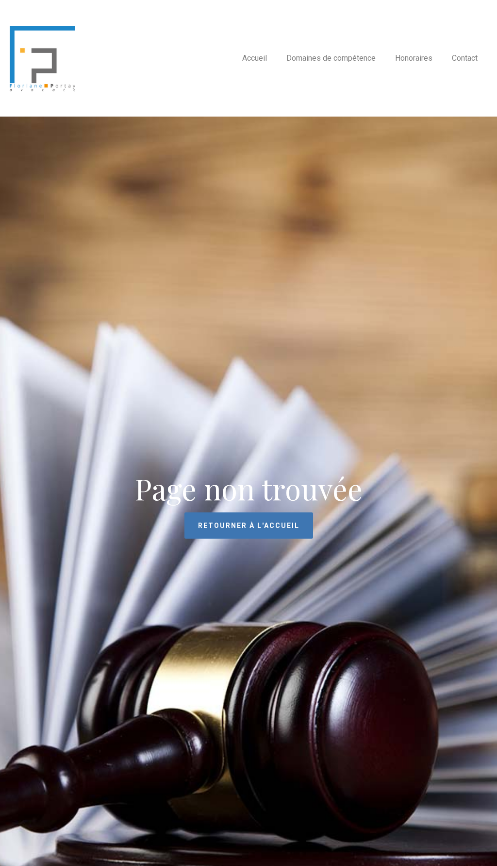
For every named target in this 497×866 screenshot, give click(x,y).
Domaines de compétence (331, 58)
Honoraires (413, 58)
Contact (465, 58)
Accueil (254, 58)
